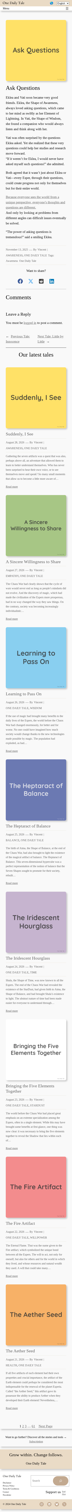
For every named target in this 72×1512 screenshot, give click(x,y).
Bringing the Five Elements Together (30, 1088)
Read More (64, 1492)
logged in (30, 323)
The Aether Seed (20, 1350)
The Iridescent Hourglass (28, 958)
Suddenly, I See (19, 434)
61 (33, 1426)
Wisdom (36, 708)
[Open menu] (67, 8)
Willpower (38, 1237)
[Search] (60, 1481)
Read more (12, 486)
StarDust (37, 1105)
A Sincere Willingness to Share (33, 561)
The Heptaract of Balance (28, 826)
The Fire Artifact (20, 1223)
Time (33, 972)
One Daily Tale (13, 3)
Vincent (42, 249)
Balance (12, 840)
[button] (20, 281)
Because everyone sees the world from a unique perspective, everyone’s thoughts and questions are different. (35, 202)
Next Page (45, 1426)
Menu (6, 8)
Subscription (36, 1441)
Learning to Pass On (24, 693)
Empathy (12, 575)
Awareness (14, 255)
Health (11, 1365)
